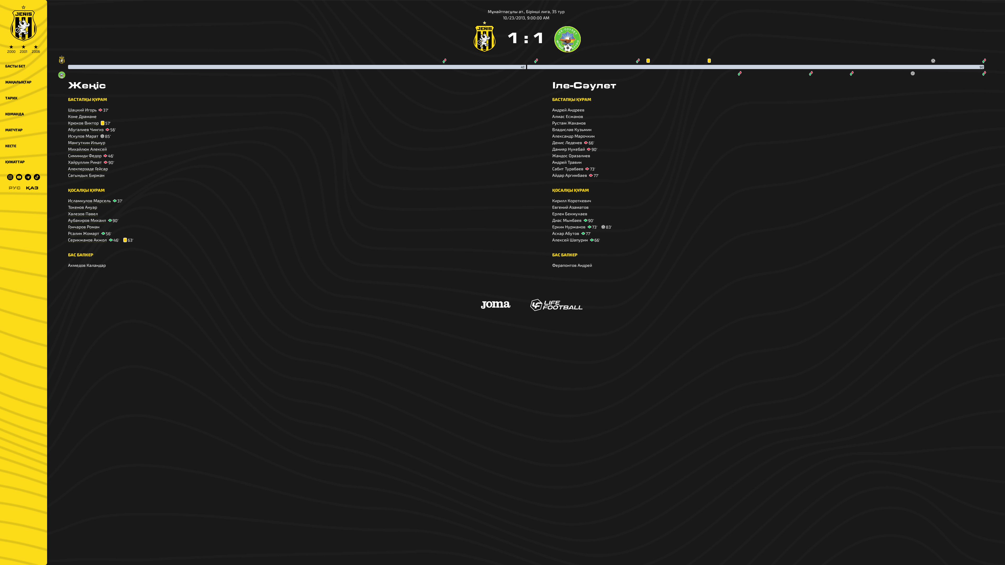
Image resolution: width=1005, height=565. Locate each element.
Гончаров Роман (83, 226)
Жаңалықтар (18, 82)
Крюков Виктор (83, 122)
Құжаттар (15, 162)
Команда (14, 114)
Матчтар (14, 130)
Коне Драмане (82, 116)
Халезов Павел (83, 213)
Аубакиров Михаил (87, 220)
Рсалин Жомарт (83, 233)
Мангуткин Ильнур (86, 142)
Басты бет (15, 66)
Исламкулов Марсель (89, 200)
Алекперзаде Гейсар (88, 168)
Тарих (11, 98)
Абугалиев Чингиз (86, 129)
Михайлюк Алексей (87, 148)
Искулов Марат (83, 135)
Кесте (10, 146)
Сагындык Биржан (86, 175)
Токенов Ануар (82, 207)
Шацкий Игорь (82, 109)
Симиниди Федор (85, 155)
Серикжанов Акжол (87, 239)
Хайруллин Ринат (85, 162)
